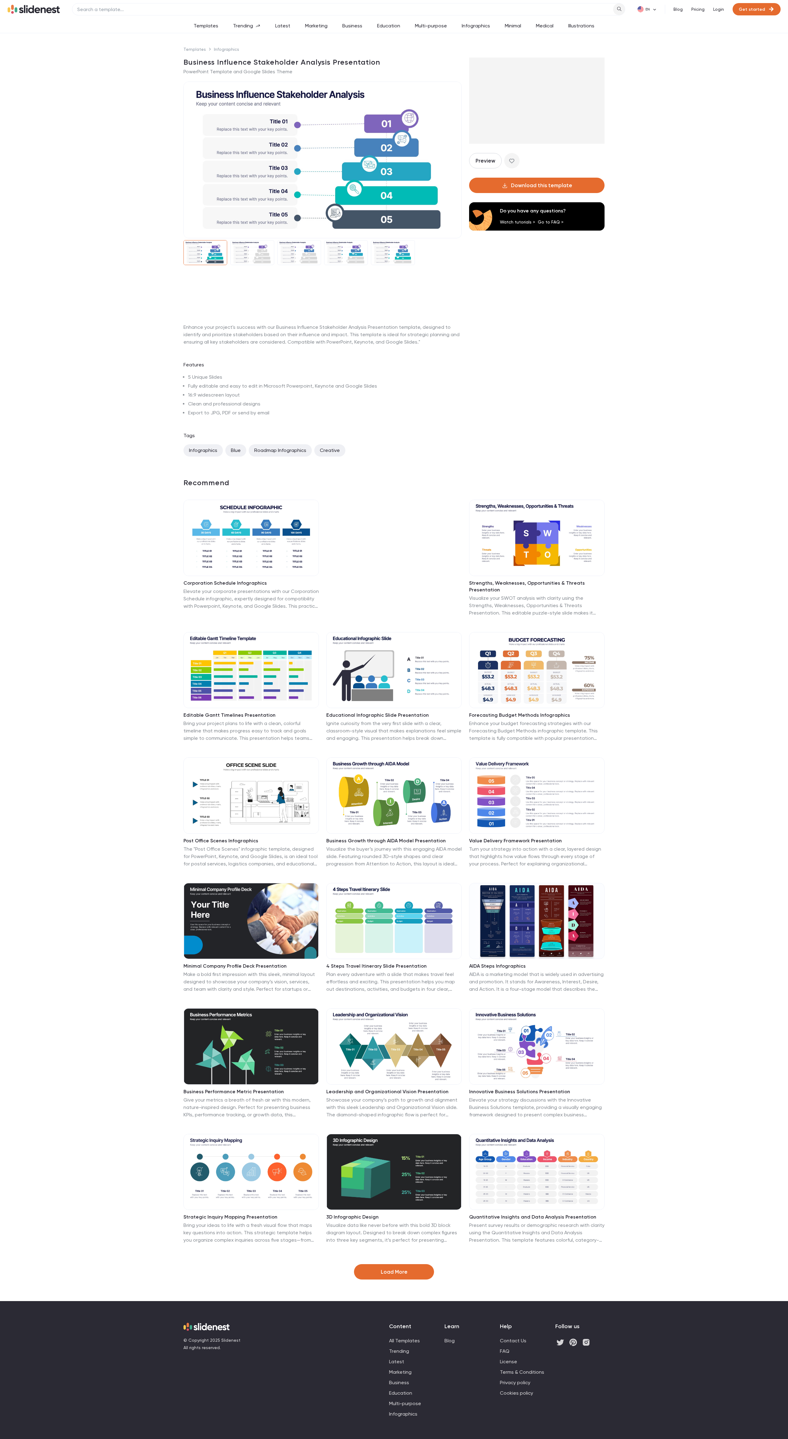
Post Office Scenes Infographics (220, 841)
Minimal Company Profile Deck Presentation (235, 966)
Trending (243, 26)
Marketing (316, 26)
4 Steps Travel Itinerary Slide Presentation (376, 966)
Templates (206, 26)
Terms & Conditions (522, 1372)
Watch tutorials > (517, 222)
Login (718, 9)
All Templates (404, 1341)
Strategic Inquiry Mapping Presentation (230, 1217)
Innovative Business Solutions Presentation (519, 1091)
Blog (678, 9)
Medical (544, 26)
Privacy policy (515, 1382)
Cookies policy (516, 1393)
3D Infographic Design (352, 1217)
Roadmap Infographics (280, 450)
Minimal (513, 26)
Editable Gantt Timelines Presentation (229, 715)
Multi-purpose (431, 26)
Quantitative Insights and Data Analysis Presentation (532, 1217)
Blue (236, 450)
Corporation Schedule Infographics (225, 583)
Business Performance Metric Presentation (233, 1091)
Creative (330, 450)
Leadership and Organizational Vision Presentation (387, 1091)
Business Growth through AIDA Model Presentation (386, 841)
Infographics (476, 26)
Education (388, 26)
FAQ (504, 1351)
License (508, 1361)
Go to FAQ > (551, 222)
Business (352, 26)
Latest (282, 26)
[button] (192, 160)
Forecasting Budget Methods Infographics (519, 715)
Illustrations (581, 26)
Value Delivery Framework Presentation (515, 841)
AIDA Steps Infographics (497, 966)
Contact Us (513, 1341)
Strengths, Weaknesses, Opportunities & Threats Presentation (527, 586)
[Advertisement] (322, 323)
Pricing (698, 9)
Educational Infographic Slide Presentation (377, 715)
